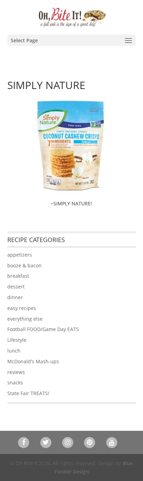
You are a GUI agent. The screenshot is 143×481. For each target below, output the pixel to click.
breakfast (18, 276)
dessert (16, 286)
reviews (16, 372)
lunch (13, 350)
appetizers (19, 254)
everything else (25, 318)
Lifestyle (16, 340)
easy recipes (21, 308)
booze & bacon (24, 265)
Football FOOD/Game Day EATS (43, 329)
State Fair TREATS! (28, 393)
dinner (15, 297)
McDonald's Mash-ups (33, 361)
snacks (15, 382)
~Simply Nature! (71, 203)
